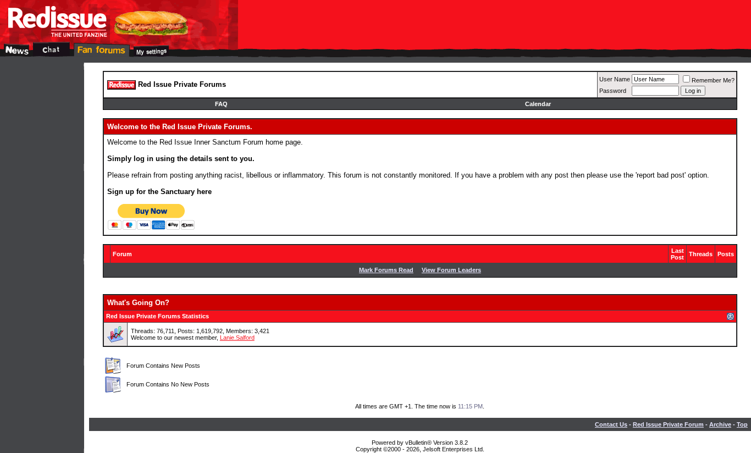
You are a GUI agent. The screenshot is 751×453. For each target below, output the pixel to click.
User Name (614, 79)
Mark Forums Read (386, 270)
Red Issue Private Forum (668, 424)
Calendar (538, 104)
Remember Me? (713, 80)
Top (742, 424)
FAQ (221, 104)
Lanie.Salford (237, 337)
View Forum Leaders (451, 270)
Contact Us (611, 424)
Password (612, 90)
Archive (720, 424)
